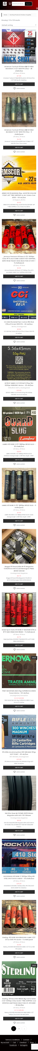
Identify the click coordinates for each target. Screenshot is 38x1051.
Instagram (24, 1045)
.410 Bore (16, 73)
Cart (14, 1042)
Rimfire (23, 200)
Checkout (23, 1042)
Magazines (24, 573)
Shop (32, 1042)
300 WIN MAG (14, 757)
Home (5, 15)
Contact (26, 1040)
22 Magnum (16, 200)
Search (28, 4)
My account (5, 1042)
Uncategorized (21, 327)
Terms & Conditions (12, 1040)
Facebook (13, 1045)
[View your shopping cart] (10, 3)
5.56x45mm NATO (14, 388)
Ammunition (24, 696)
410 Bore (22, 73)
